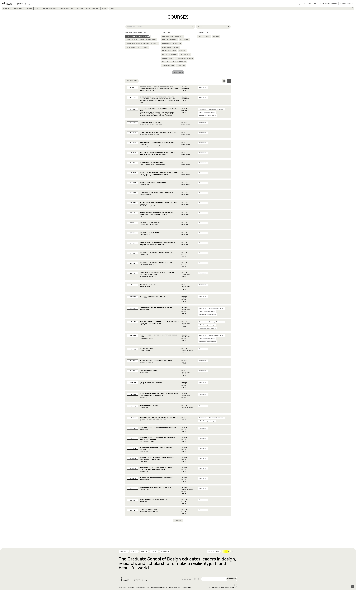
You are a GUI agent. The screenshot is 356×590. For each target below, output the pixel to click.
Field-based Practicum (170, 47)
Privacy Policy (122, 587)
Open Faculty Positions (328, 3)
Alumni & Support (92, 8)
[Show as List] (229, 81)
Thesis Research (168, 65)
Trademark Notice (186, 587)
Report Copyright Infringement (159, 587)
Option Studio (167, 58)
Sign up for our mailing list (190, 579)
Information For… (346, 3)
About (104, 8)
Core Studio (184, 40)
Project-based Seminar (184, 58)
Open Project (185, 54)
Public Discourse (66, 8)
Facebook (123, 551)
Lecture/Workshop (169, 54)
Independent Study (169, 51)
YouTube (144, 551)
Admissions (18, 8)
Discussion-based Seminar (171, 43)
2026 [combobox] (199, 26)
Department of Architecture (137, 36)
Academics (7, 8)
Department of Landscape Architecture (141, 40)
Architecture (202, 87)
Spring (207, 36)
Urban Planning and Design (207, 112)
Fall (199, 36)
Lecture (182, 51)
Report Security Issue (174, 587)
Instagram (165, 551)
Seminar (165, 62)
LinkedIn (154, 551)
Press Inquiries (213, 551)
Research (28, 8)
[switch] (302, 3)
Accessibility (131, 587)
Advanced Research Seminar (172, 36)
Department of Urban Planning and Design (142, 43)
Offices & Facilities (50, 8)
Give (315, 3)
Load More (178, 521)
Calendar (79, 8)
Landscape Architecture (216, 109)
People (37, 8)
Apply (310, 3)
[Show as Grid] (224, 81)
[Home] (133, 579)
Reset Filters (178, 72)
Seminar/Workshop (179, 62)
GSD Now (226, 551)
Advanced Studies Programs (137, 47)
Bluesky (134, 551)
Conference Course (169, 40)
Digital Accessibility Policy (142, 587)
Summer (216, 36)
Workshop (181, 65)
